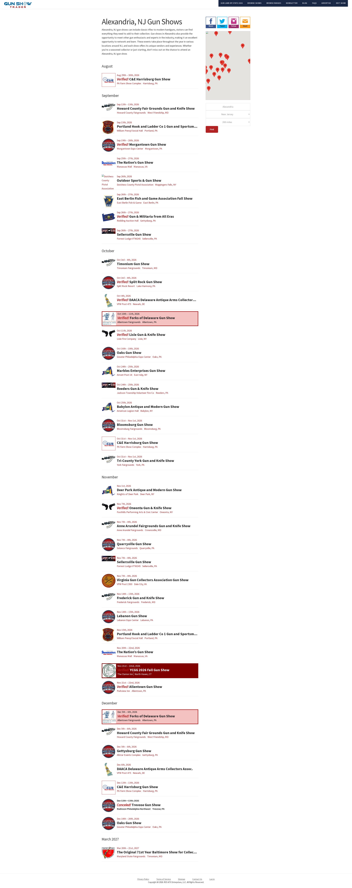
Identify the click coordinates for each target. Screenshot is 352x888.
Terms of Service (163, 879)
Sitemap (181, 879)
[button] (242, 46)
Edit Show (341, 3)
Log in (212, 879)
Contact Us (197, 879)
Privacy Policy (143, 879)
